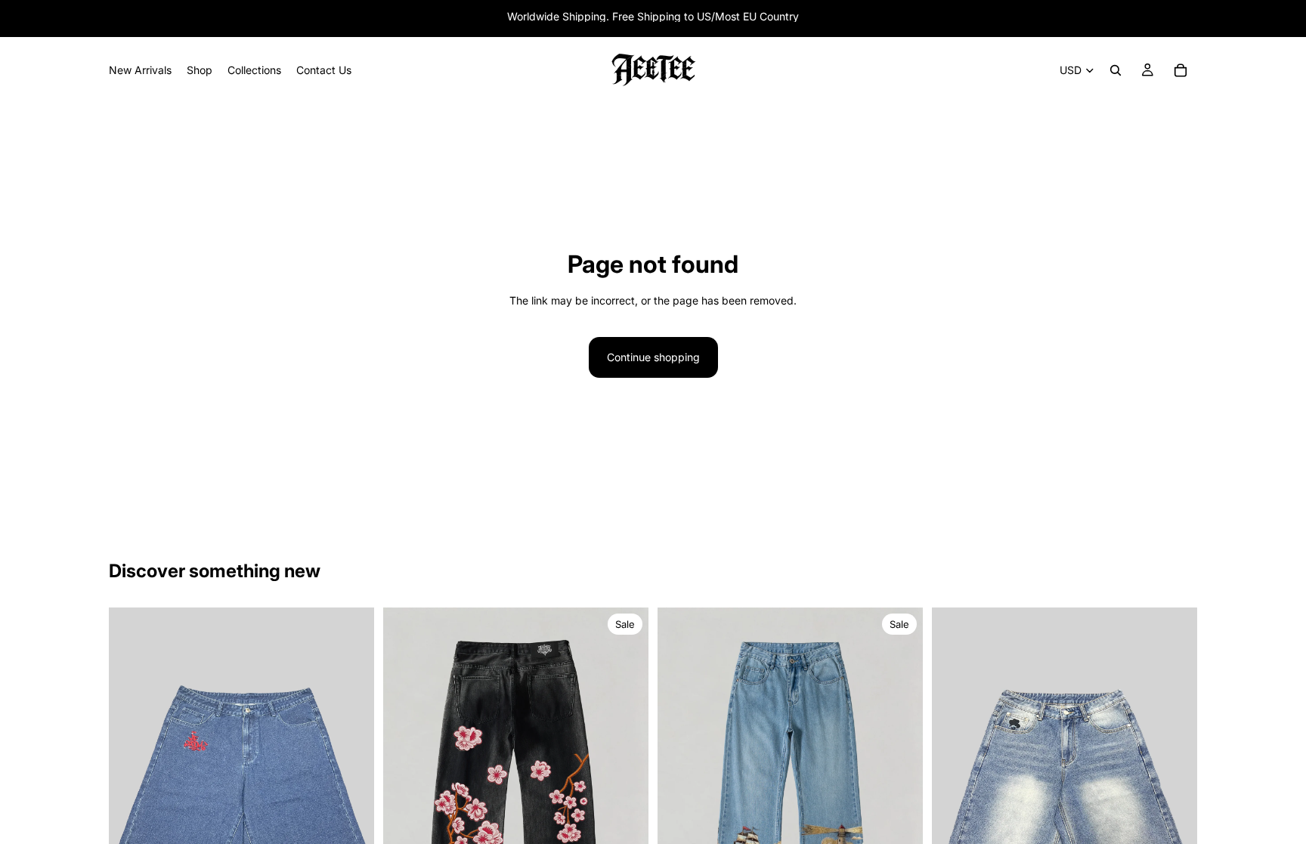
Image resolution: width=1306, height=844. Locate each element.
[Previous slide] (131, 784)
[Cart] (1180, 70)
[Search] (1115, 70)
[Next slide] (351, 784)
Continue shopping (653, 357)
